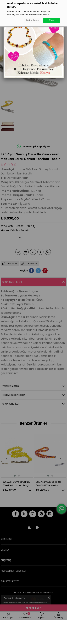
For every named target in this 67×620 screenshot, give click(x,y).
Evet (51, 20)
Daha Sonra (32, 20)
